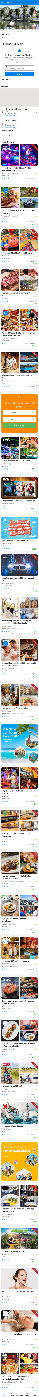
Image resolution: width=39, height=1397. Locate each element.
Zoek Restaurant (19, 425)
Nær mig (12, 1395)
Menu (35, 1395)
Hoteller (27, 1395)
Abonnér (19, 74)
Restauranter (19, 1395)
